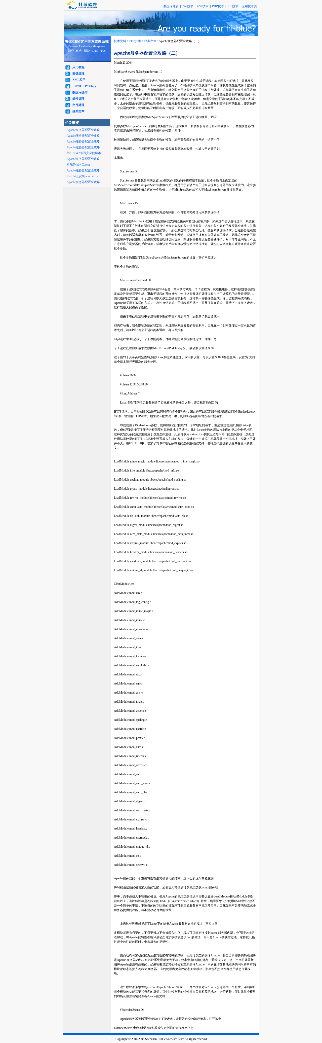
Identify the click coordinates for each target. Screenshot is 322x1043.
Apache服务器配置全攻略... (84, 130)
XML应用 (79, 80)
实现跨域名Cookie (78, 164)
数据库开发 (171, 6)
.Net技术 (187, 6)
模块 (87, 51)
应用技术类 (249, 6)
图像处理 (78, 73)
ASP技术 (203, 6)
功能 (95, 51)
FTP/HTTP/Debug (84, 86)
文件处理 (78, 105)
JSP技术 (233, 6)
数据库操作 (80, 92)
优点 (79, 51)
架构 (103, 51)
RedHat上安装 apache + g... (84, 176)
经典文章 (78, 111)
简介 (71, 51)
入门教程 (78, 67)
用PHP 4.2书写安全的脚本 (84, 153)
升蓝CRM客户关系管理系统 (87, 42)
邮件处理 (78, 98)
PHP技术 (218, 6)
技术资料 (120, 41)
